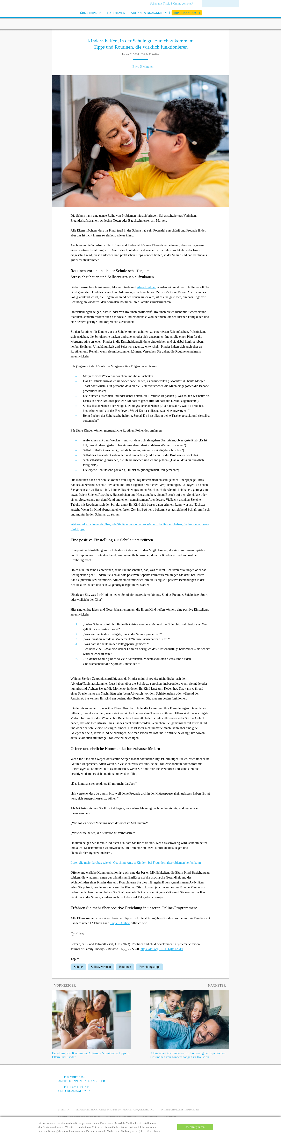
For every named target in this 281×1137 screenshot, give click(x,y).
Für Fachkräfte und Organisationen (74, 1089)
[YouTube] (189, 1080)
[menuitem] (173, 4)
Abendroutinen (146, 287)
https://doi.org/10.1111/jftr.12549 (161, 949)
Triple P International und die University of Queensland (114, 1109)
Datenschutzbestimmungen (180, 1109)
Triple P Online (120, 923)
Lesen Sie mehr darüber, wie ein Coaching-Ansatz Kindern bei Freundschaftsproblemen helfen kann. (136, 862)
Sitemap (63, 1109)
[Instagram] (200, 1080)
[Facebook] (177, 1080)
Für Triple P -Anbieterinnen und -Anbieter (81, 1079)
